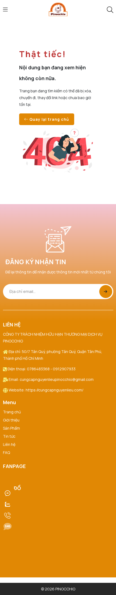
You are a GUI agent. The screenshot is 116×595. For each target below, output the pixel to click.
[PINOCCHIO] (58, 9)
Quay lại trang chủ (48, 119)
